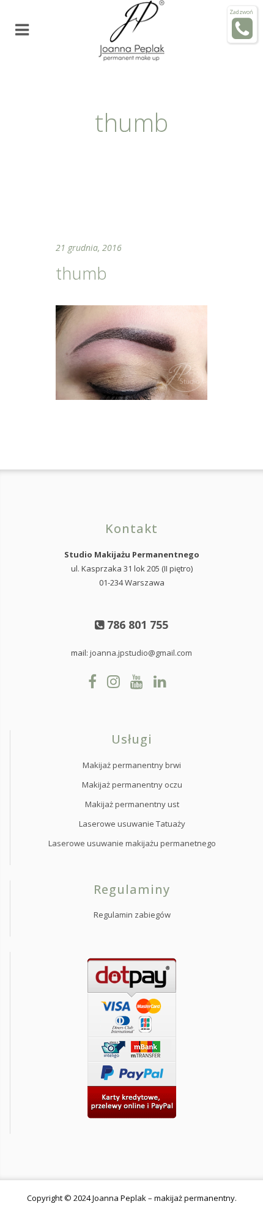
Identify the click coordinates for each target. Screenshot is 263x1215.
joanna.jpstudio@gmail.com (141, 652)
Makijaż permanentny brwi (132, 765)
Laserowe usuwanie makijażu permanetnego (132, 843)
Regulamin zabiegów (132, 914)
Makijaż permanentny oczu (132, 784)
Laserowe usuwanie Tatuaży (132, 823)
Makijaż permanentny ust (132, 804)
